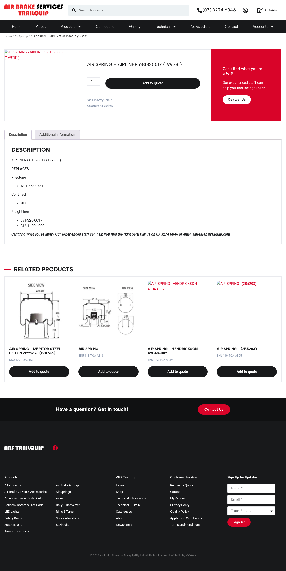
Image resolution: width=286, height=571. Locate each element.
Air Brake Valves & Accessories (25, 492)
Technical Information (131, 498)
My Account (178, 498)
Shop (119, 492)
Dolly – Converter (68, 505)
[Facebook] (55, 447)
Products (68, 26)
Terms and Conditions (185, 524)
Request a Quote (181, 485)
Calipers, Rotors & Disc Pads (23, 505)
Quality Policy (179, 511)
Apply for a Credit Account (188, 518)
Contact (231, 26)
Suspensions (13, 524)
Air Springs (21, 36)
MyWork (191, 555)
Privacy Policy (179, 505)
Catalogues (105, 26)
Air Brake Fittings (68, 485)
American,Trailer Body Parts (23, 498)
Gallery (135, 26)
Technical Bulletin (128, 505)
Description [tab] (18, 134)
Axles (59, 498)
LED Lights (11, 511)
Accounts (260, 26)
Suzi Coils (62, 524)
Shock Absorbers (67, 518)
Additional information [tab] (57, 134)
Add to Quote (152, 83)
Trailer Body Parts (16, 531)
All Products (12, 485)
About (41, 26)
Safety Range (13, 518)
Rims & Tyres (65, 511)
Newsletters (200, 26)
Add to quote (39, 371)
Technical (162, 26)
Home (16, 26)
